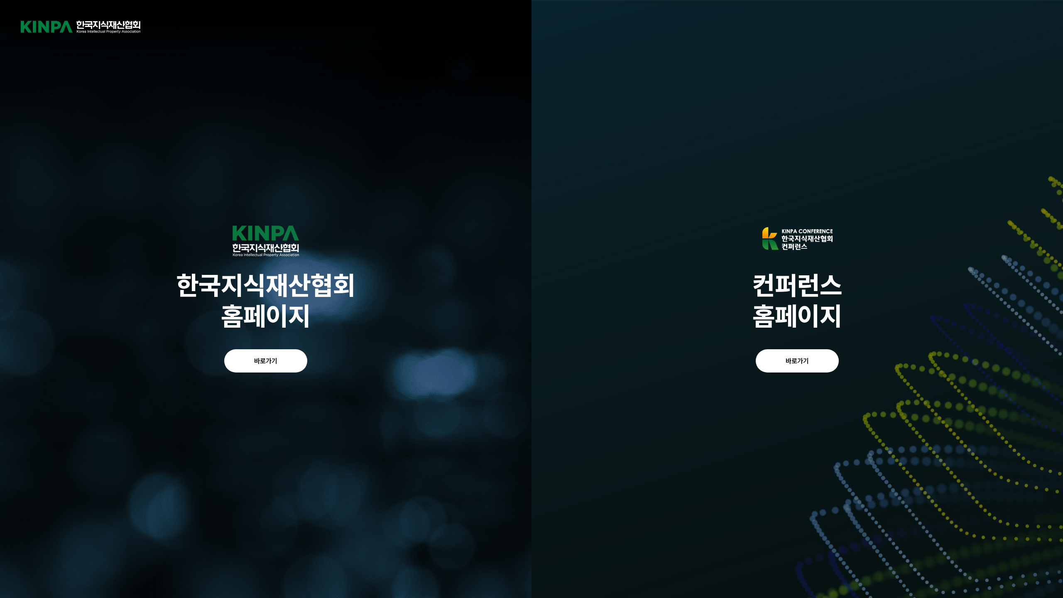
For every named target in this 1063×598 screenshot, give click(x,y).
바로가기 (265, 361)
